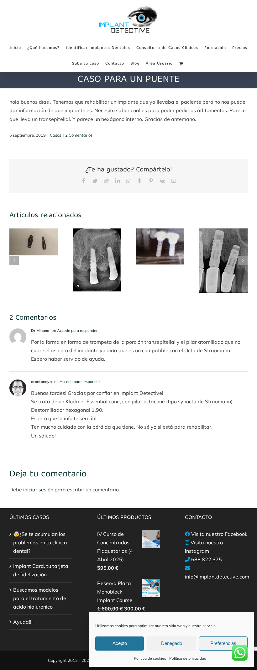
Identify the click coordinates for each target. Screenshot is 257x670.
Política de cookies (150, 658)
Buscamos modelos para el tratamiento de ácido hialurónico (39, 598)
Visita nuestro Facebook (219, 534)
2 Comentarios (78, 135)
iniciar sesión (39, 489)
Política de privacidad (187, 658)
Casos (55, 135)
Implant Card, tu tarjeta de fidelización (40, 570)
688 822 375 (206, 559)
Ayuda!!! (23, 622)
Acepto (120, 643)
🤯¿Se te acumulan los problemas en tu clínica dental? (40, 542)
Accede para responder (77, 330)
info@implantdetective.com (217, 576)
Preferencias (223, 643)
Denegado (171, 643)
